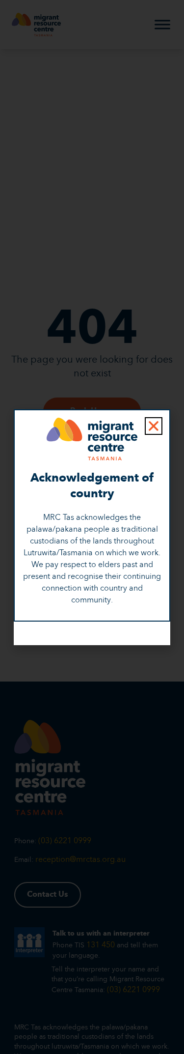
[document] (92, 527)
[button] (153, 426)
